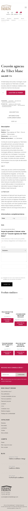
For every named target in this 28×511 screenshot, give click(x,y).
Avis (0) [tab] (14, 121)
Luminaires (4, 428)
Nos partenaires (5, 394)
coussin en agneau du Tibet (9, 105)
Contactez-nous (5, 408)
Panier (2, 442)
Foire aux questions (6, 398)
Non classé (12, 466)
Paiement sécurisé (6, 401)
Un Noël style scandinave (16, 477)
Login (12, 14)
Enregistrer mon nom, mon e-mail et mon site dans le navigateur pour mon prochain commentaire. (14, 278)
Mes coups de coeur (6, 445)
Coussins (11, 100)
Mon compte (4, 447)
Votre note (3, 247)
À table (3, 430)
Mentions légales (5, 411)
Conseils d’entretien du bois (8, 396)
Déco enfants (4, 433)
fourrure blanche (6, 106)
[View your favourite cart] (16, 13)
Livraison (3, 403)
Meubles (3, 423)
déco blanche (21, 105)
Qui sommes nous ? (6, 391)
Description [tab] (14, 112)
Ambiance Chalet (13, 457)
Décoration (18, 100)
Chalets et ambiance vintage (17, 459)
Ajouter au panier (16, 92)
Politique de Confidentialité (8, 413)
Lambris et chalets (14, 468)
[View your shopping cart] (20, 13)
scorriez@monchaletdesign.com (9, 497)
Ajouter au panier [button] (7, 320)
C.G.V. (2, 406)
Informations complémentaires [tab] (14, 116)
